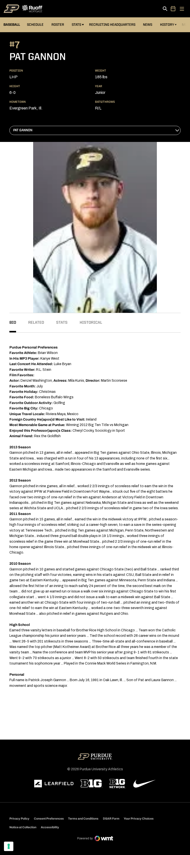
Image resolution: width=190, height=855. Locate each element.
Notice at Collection (22, 827)
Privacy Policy (19, 818)
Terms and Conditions (83, 818)
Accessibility (50, 827)
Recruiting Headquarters (112, 25)
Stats (76, 25)
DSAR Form (111, 818)
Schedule (35, 25)
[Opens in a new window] (54, 784)
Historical (91, 323)
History (167, 25)
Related (36, 323)
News (147, 25)
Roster (57, 25)
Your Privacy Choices (139, 818)
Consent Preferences (49, 818)
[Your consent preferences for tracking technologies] (8, 846)
